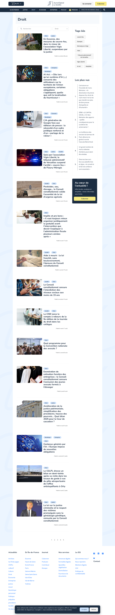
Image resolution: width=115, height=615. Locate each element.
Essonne (28, 559)
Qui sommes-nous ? (82, 559)
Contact (96, 561)
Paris (27, 568)
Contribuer (45, 565)
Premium (75, 10)
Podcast (63, 10)
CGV (76, 568)
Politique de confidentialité (80, 572)
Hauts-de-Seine (30, 562)
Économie (42, 10)
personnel (11, 593)
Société (61, 151)
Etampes (79, 41)
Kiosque (44, 568)
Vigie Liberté (81, 62)
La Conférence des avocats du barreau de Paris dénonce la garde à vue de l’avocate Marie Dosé (86, 137)
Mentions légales (81, 565)
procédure (12, 603)
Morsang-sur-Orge (82, 46)
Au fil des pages (13, 562)
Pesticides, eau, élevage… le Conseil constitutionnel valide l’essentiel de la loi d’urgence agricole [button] (54, 191)
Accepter (84, 609)
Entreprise (53, 10)
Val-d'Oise (28, 578)
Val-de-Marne (29, 581)
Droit (33, 10)
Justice (25, 10)
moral (10, 587)
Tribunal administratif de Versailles (84, 56)
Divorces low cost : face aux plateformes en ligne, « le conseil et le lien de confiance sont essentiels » (86, 164)
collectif (11, 568)
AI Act (79, 66)
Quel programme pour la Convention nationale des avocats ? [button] (55, 346)
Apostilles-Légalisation (63, 566)
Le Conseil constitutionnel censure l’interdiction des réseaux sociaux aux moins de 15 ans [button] (55, 289)
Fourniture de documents (63, 575)
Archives (11, 559)
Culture (10, 571)
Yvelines (28, 584)
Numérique (47, 71)
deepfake (88, 66)
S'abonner (100, 4)
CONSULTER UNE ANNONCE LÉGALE (90, 10)
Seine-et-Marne (30, 571)
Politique (11, 596)
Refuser (93, 609)
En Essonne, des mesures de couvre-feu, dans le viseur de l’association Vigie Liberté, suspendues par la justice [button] (55, 45)
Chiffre (10, 565)
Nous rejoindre (80, 562)
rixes (78, 50)
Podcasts (45, 562)
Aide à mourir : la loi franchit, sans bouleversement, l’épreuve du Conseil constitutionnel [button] (53, 260)
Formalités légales (65, 562)
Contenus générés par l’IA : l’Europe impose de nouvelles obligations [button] (54, 448)
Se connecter (87, 4)
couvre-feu (80, 37)
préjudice (11, 600)
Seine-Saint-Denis (31, 574)
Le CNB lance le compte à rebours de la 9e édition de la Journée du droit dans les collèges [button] (55, 319)
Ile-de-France (14, 10)
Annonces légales (64, 559)
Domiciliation (63, 571)
